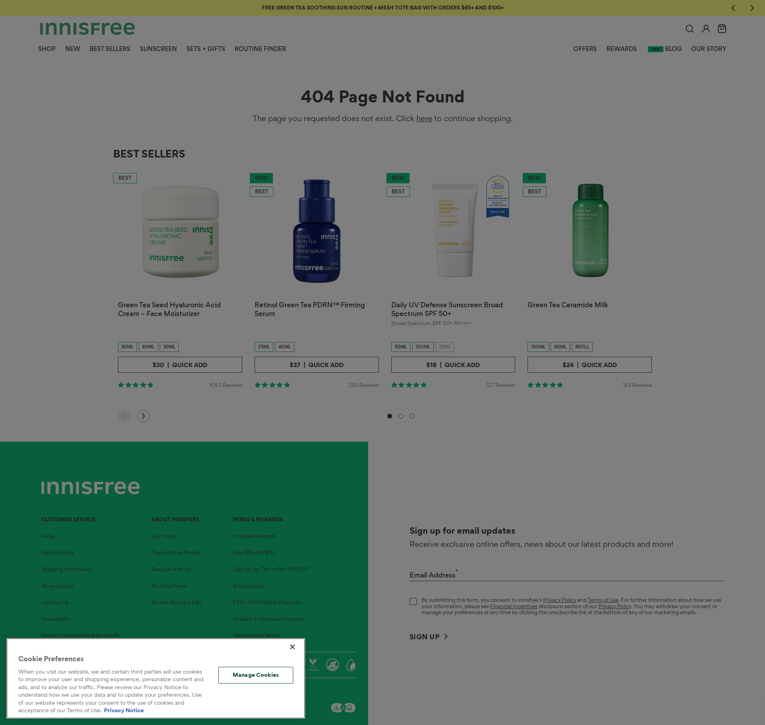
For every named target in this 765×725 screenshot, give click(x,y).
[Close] (292, 647)
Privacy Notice (124, 710)
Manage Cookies (256, 675)
